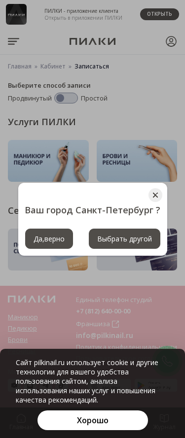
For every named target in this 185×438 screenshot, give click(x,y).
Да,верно (49, 238)
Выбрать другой (124, 238)
